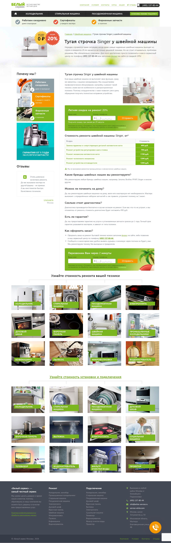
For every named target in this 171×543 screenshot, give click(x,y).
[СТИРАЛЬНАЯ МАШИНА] (66, 309)
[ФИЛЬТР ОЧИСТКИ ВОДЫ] (104, 472)
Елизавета (48, 200)
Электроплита (55, 504)
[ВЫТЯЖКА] (66, 442)
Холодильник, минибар (59, 492)
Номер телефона (100, 114)
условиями (122, 127)
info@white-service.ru (139, 504)
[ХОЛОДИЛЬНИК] (28, 309)
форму (114, 56)
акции (122, 5)
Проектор (90, 524)
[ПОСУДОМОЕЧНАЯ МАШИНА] (104, 309)
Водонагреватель (56, 524)
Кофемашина (54, 521)
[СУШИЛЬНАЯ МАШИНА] (142, 442)
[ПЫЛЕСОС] (66, 365)
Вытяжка (90, 507)
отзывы (133, 5)
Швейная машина (56, 512)
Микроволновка (56, 515)
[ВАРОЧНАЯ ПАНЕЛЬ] (66, 337)
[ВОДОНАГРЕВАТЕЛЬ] (142, 365)
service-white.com (137, 508)
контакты (105, 5)
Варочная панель (56, 509)
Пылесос (52, 518)
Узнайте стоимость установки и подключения (85, 377)
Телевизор (90, 515)
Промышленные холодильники (62, 495)
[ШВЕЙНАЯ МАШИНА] (104, 337)
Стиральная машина (67, 13)
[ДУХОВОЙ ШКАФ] (28, 337)
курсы (114, 5)
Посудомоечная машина (107, 13)
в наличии (110, 21)
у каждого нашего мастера (42, 99)
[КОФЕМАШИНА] (28, 365)
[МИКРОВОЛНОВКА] (104, 365)
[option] (37, 189)
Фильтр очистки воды (95, 521)
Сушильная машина (94, 512)
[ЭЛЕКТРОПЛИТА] (142, 309)
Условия (135, 538)
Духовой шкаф (55, 507)
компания (84, 5)
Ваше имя (72, 114)
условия (95, 5)
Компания (124, 538)
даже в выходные (34, 21)
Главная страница (17, 13)
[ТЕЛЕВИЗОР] (28, 472)
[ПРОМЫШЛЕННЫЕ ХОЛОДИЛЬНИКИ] (142, 337)
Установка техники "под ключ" (144, 14)
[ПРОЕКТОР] (142, 472)
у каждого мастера (67, 21)
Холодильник (34, 13)
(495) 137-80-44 (150, 5)
